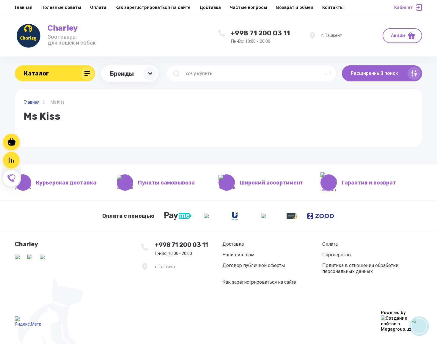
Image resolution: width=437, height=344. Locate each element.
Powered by (393, 312)
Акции (398, 35)
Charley (63, 28)
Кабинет (403, 7)
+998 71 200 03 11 (260, 33)
